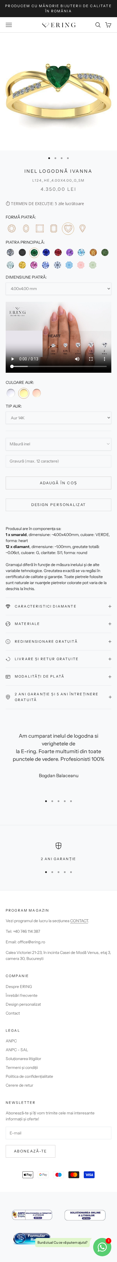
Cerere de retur (19, 1085)
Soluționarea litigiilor (23, 1058)
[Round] (11, 228)
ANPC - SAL (17, 1049)
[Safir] (46, 252)
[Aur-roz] (37, 393)
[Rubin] (58, 252)
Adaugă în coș (58, 483)
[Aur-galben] (23, 393)
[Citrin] (93, 252)
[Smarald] (34, 253)
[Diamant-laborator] (57, 265)
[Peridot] (105, 252)
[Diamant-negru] (22, 252)
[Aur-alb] (11, 393)
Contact (13, 1013)
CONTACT (79, 920)
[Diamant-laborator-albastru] (69, 265)
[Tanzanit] (45, 265)
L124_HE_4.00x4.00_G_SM (58, 180)
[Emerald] (53, 228)
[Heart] (68, 229)
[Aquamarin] (10, 265)
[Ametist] (69, 252)
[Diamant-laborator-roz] (80, 265)
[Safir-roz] (34, 265)
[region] (58, 852)
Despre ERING (19, 986)
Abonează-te (30, 1151)
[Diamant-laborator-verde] (92, 265)
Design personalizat (58, 504)
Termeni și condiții (22, 1067)
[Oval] (25, 228)
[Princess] (39, 228)
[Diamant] (10, 252)
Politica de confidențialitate (29, 1076)
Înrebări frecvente (21, 995)
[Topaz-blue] (81, 252)
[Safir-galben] (22, 265)
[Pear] (82, 228)
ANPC (11, 1040)
